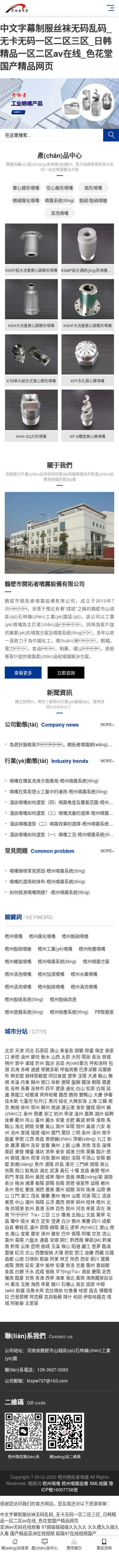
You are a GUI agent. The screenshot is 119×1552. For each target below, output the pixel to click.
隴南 (9, 1277)
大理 (58, 1252)
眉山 (14, 1233)
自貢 (9, 1227)
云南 (25, 1246)
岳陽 (60, 1183)
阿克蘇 (36, 1296)
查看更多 (23, 672)
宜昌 (84, 1170)
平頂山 (88, 1157)
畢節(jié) (93, 1240)
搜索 (111, 135)
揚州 (100, 1107)
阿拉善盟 (57, 1075)
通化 (70, 1088)
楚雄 (9, 1252)
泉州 (86, 1132)
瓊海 (65, 1214)
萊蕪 (90, 1151)
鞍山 (102, 1075)
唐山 (54, 1050)
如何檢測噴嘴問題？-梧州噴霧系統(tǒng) (50, 892)
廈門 (55, 1132)
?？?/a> (25, 1214)
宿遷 (38, 1113)
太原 (65, 1056)
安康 (60, 1265)
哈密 (83, 1290)
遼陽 (65, 1082)
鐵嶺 (86, 1082)
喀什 (67, 1296)
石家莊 (42, 1050)
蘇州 (45, 1107)
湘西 (39, 1189)
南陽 (94, 1164)
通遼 (35, 1069)
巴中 (65, 1233)
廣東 (49, 1189)
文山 (29, 1252)
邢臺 (89, 1050)
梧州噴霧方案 (96, 961)
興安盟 (17, 1075)
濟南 (86, 1145)
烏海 (14, 1069)
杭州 (58, 1113)
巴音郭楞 (19, 1296)
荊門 (9, 1176)
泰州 (27, 1113)
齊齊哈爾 (48, 1094)
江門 (14, 1195)
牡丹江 (40, 1101)
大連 (92, 1075)
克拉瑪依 (54, 1290)
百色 (60, 1208)
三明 (75, 1132)
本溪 (14, 1082)
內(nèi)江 (89, 1227)
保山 (65, 1246)
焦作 (39, 1164)
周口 (19, 1170)
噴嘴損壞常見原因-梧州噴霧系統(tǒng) (47, 870)
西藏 (99, 1252)
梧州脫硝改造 (63, 999)
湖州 (99, 1113)
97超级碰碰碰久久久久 (64, 1527)
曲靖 (45, 1246)
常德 (70, 1183)
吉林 (14, 1088)
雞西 (63, 1094)
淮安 (80, 1107)
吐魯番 (70, 1290)
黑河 (53, 1101)
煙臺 (29, 1151)
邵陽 (49, 1183)
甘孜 (96, 1233)
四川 (96, 1221)
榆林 (49, 1265)
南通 (55, 1107)
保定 (99, 1050)
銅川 (94, 1258)
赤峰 (25, 1069)
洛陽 (75, 1157)
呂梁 (60, 1063)
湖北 (44, 1170)
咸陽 (9, 1265)
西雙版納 (44, 1252)
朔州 (9, 1063)
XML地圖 (98, 1483)
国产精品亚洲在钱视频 (32, 1533)
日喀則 (31, 1258)
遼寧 (72, 1075)
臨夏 (19, 1277)
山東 (75, 1145)
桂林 (90, 1202)
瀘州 (34, 1227)
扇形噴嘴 (93, 187)
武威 (39, 1271)
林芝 (64, 1258)
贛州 (25, 1145)
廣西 (60, 1202)
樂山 (104, 1227)
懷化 (19, 1189)
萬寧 (100, 1214)
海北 (70, 1277)
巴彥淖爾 (88, 1069)
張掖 (49, 1271)
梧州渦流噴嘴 (84, 986)
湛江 (25, 1195)
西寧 (49, 1277)
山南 (19, 1258)
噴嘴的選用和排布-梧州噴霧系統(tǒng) (47, 881)
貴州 (9, 1240)
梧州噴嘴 (14, 936)
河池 (80, 1208)
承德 (14, 1056)
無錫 (14, 1107)
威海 (70, 1151)
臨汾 (49, 1063)
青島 (96, 1145)
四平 (49, 1088)
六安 (100, 1126)
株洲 (19, 1183)
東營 (19, 1151)
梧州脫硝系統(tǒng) (24, 999)
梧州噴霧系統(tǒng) (57, 961)
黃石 (64, 1170)
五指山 (78, 1214)
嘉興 (88, 1113)
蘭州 (90, 1265)
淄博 (106, 1145)
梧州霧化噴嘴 (42, 936)
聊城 (14, 1157)
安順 (54, 1240)
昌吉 (93, 1290)
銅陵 (29, 1126)
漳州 (96, 1132)
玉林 (49, 1208)
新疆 (20, 1290)
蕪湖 (80, 1120)
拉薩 (109, 1252)
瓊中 (14, 1221)
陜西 (74, 1258)
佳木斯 (11, 1101)
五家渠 (31, 1303)
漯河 (69, 1164)
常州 (35, 1107)
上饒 (65, 1145)
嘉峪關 (102, 1265)
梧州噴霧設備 (75, 1483)
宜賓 (25, 1233)
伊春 (108, 1094)
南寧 (70, 1202)
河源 (86, 1195)
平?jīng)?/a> (69, 1271)
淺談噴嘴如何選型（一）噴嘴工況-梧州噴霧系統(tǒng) (62, 834)
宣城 (25, 1132)
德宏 (68, 1252)
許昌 (59, 1164)
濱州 (25, 1157)
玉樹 (25, 1284)
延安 (29, 1265)
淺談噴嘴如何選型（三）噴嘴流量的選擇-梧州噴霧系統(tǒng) (62, 813)
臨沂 (100, 1151)
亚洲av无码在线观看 (20, 1527)
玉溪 (55, 1246)
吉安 (35, 1145)
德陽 (44, 1227)
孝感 (19, 1176)
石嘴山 (68, 1284)
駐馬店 (31, 1170)
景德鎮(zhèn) (58, 1139)
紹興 (109, 1113)
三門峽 (82, 1164)
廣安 (35, 1233)
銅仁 (64, 1240)
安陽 (100, 1157)
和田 (77, 1296)
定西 (106, 1271)
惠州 (55, 1195)
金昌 (9, 1271)
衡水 (45, 1056)
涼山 (106, 1233)
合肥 (70, 1120)
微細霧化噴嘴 (26, 200)
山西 (55, 1056)
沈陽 (82, 1075)
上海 (92, 1101)
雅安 (55, 1233)
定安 (45, 1221)
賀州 (70, 1208)
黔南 (14, 1246)
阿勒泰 (17, 1303)
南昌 (39, 1139)
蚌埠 (90, 1120)
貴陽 (19, 1240)
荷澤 (35, 1157)
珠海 (90, 1189)
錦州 (35, 1082)
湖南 (108, 1176)
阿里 (54, 1258)
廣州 (60, 1189)
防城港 (17, 1208)
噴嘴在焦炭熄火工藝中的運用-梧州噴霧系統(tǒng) (59, 791)
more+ (107, 724)
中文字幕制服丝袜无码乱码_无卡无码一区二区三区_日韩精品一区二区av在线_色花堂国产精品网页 (56, 46)
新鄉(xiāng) (21, 1164)
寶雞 (105, 1258)
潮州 (29, 1202)
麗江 (86, 1246)
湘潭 (29, 1183)
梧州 (100, 1202)
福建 (35, 1132)
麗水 (49, 1120)
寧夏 (45, 1284)
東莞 (9, 1202)
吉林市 (37, 1088)
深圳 (80, 1189)
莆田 (65, 1132)
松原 (90, 1088)
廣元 (64, 1227)
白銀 (19, 1271)
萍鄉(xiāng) (84, 1139)
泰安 (60, 1151)
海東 (60, 1277)
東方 (35, 1221)
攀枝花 (21, 1227)
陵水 (25, 1221)
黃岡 (39, 1176)
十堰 (74, 1170)
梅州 (65, 1195)
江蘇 (102, 1101)
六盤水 (31, 1240)
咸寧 (49, 1176)
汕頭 (100, 1189)
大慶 (98, 1094)
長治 (96, 1056)
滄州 (25, 1056)
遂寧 (74, 1227)
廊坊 (35, 1056)
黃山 (49, 1126)
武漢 (54, 1170)
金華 (9, 1120)
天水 (29, 1271)
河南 (45, 1157)
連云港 (68, 1107)
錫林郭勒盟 (36, 1075)
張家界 (82, 1183)
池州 (14, 1132)
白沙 (65, 1221)
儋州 (75, 1221)
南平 (106, 1132)
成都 (106, 1221)
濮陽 (49, 1164)
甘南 (29, 1277)
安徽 (60, 1120)
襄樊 (94, 1170)
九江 (101, 1139)
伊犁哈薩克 (94, 1296)
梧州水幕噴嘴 (84, 974)
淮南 (100, 1120)
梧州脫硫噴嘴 (51, 986)
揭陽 (39, 1202)
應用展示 (74, 1547)
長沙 (9, 1183)
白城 (100, 1088)
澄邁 (55, 1221)
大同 (75, 1056)
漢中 (39, 1265)
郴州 (105, 1183)
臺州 (39, 1120)
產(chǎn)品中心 (44, 1547)
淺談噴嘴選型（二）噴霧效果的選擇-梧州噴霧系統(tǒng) (62, 823)
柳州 (80, 1202)
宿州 (80, 1126)
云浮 (49, 1202)
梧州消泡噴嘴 (18, 974)
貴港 (39, 1208)
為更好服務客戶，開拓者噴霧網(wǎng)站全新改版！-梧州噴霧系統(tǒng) (62, 744)
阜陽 (70, 1126)
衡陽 (39, 1183)
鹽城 (90, 1107)
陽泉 (86, 1056)
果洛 (14, 1284)
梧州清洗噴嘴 (18, 986)
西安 (84, 1258)
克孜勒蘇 (53, 1296)
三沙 (55, 1214)
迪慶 (89, 1252)
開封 (65, 1157)
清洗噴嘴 (60, 213)
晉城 (106, 1056)
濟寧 (49, 1151)
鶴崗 (73, 1094)
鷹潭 (14, 1145)
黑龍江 (17, 1094)
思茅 (96, 1246)
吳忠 (80, 1284)
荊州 (29, 1176)
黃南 (80, 1277)
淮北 (19, 1126)
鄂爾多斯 (50, 1069)
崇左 (100, 1208)
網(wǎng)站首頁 (15, 1547)
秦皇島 (66, 1050)
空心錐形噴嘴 (59, 187)
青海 (39, 1277)
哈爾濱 (31, 1094)
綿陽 (54, 1227)
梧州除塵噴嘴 (92, 948)
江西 (29, 1139)
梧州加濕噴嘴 (51, 974)
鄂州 (105, 1170)
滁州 (60, 1126)
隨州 (60, 1176)
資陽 (75, 1233)
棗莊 (9, 1151)
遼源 (60, 1088)
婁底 (29, 1189)
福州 (45, 1132)
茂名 (35, 1195)
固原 (90, 1284)
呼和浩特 (98, 1063)
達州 (45, 1233)
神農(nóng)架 (89, 1176)
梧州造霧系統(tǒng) (24, 1012)
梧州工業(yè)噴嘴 (55, 948)
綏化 (63, 1101)
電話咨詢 (104, 1547)
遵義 (44, 1240)
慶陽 (96, 1271)
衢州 (19, 1120)
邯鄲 (79, 1050)
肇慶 (45, 1195)
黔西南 (76, 1240)
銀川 (55, 1284)
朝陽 (96, 1082)
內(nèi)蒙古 (77, 1063)
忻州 (39, 1063)
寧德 (19, 1139)
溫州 (78, 1113)
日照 (80, 1151)
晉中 (19, 1063)
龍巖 (9, 1139)
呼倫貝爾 (69, 1069)
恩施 (70, 1176)
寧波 (68, 1113)
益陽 (94, 1183)
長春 (25, 1088)
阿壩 (86, 1233)
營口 (45, 1082)
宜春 (45, 1145)
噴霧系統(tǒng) (60, 200)
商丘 (104, 1164)
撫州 (55, 1145)
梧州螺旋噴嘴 (18, 961)
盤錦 (75, 1082)
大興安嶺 (78, 1101)
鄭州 (55, 1157)
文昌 (90, 1214)
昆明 (35, 1246)
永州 (9, 1189)
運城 (29, 1063)
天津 (19, 1050)
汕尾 (75, 1195)
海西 (35, 1284)
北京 (9, 1050)
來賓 (90, 1208)
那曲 (44, 1258)
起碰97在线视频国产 (76, 1533)
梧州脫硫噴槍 (18, 948)
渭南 (19, 1265)
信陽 (9, 1170)
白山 (80, 1088)
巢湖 (90, 1126)
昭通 (75, 1246)
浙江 (48, 1113)
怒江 (79, 1252)
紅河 (19, 1252)
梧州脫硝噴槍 (75, 936)
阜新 (55, 1082)
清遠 (106, 1195)
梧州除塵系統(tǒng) (69, 1012)
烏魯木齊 (35, 1290)
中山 (19, 1202)
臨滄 (106, 1246)
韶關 (70, 1189)
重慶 (86, 1221)
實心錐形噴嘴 (26, 187)
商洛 (70, 1265)
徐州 (25, 1107)
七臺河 (26, 1101)
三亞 (45, 1214)
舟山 (29, 1120)
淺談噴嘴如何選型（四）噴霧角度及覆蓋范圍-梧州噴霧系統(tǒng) (62, 802)
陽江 (96, 1195)
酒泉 (86, 1271)
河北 (29, 1050)
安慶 (39, 1126)
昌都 (9, 1258)
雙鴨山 (85, 1094)
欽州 (29, 1208)
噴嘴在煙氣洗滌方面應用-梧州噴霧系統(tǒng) (54, 780)
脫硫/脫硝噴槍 (93, 200)
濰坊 (39, 1151)
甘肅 (80, 1265)
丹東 (25, 1082)
